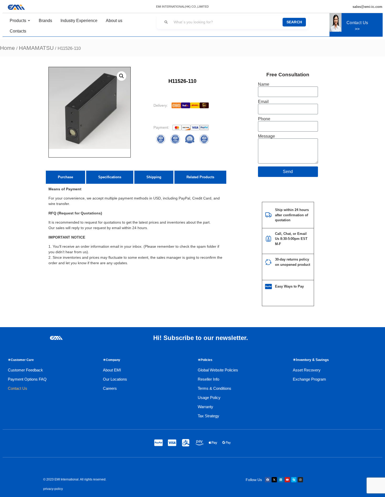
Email (263, 102)
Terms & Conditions (214, 388)
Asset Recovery (307, 370)
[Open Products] (29, 21)
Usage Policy (209, 397)
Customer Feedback (25, 370)
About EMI (112, 370)
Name (263, 84)
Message (266, 136)
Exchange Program (309, 379)
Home (7, 48)
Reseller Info (208, 379)
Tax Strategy (208, 416)
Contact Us (17, 388)
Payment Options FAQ (27, 379)
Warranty (205, 406)
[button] (121, 76)
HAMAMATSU (36, 48)
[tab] (65, 177)
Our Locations (115, 379)
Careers (110, 388)
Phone (264, 119)
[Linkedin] (280, 479)
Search (294, 22)
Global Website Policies (218, 370)
